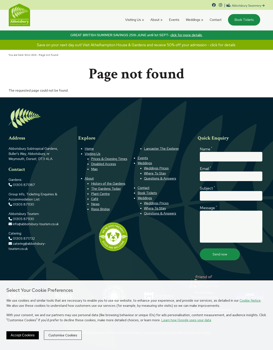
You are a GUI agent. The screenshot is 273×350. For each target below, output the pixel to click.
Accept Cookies (23, 335)
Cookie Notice (250, 300)
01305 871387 (24, 185)
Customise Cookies (62, 335)
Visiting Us (134, 19)
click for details (223, 44)
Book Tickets (244, 19)
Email (205, 168)
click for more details (186, 35)
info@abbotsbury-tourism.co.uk (36, 224)
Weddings (194, 19)
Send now (220, 254)
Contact (216, 19)
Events (174, 19)
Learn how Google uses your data (186, 320)
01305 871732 (23, 238)
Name (206, 148)
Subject (207, 188)
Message (208, 207)
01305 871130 (23, 204)
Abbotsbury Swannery (246, 5)
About (156, 19)
